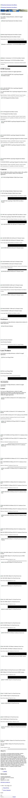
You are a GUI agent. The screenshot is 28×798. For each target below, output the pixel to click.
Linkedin (5, 771)
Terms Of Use (6, 787)
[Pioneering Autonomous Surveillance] (9, 4)
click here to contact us (5, 782)
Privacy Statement (7, 790)
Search (14, 796)
